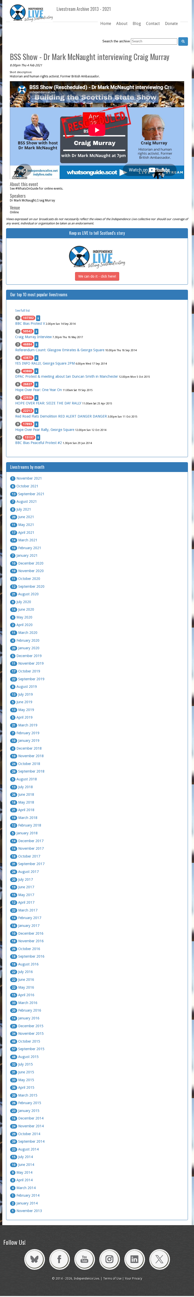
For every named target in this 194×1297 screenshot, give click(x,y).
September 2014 (28, 1141)
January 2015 (25, 1111)
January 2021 (25, 555)
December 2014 (27, 1118)
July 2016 (22, 972)
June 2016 (23, 980)
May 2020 (22, 617)
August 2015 (25, 1057)
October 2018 (26, 764)
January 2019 (25, 741)
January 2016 (25, 1018)
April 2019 (22, 717)
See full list (22, 310)
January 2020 (25, 648)
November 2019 (28, 663)
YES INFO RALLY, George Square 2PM (45, 363)
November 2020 (28, 571)
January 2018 (25, 833)
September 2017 (28, 864)
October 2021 (25, 486)
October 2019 (26, 671)
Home (105, 23)
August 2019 (24, 687)
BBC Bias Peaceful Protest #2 (38, 443)
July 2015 (22, 1064)
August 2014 (25, 1149)
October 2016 (26, 949)
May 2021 (23, 525)
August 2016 (25, 964)
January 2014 (25, 1203)
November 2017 (28, 848)
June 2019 (22, 702)
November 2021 (27, 478)
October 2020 (26, 579)
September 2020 (28, 586)
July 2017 (22, 879)
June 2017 (23, 887)
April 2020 (22, 625)
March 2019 (24, 725)
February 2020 (25, 640)
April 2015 (23, 1087)
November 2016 (28, 941)
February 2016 (26, 1010)
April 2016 (23, 995)
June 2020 (23, 609)
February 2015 (26, 1103)
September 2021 (28, 494)
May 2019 (23, 710)
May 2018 (23, 802)
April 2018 (23, 810)
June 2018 (23, 794)
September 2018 (28, 771)
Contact (153, 23)
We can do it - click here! (97, 276)
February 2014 (25, 1195)
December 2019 (27, 656)
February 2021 (26, 548)
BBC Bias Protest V (30, 323)
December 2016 (27, 933)
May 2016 (23, 987)
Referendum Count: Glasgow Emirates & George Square (59, 350)
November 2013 (27, 1211)
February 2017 (26, 918)
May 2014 (22, 1172)
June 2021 (23, 517)
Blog (137, 23)
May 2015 (23, 1080)
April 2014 (22, 1180)
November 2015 (28, 1033)
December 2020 (27, 563)
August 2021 (24, 501)
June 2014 (23, 1165)
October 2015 (26, 1041)
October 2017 (26, 856)
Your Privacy (133, 1278)
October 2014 (26, 1134)
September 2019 (28, 679)
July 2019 (22, 694)
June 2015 (23, 1072)
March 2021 (24, 540)
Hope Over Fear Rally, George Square (44, 430)
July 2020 (21, 602)
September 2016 (28, 956)
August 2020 (25, 594)
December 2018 (27, 748)
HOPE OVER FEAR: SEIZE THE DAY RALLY (48, 403)
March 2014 (24, 1188)
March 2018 (24, 818)
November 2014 (28, 1126)
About (122, 23)
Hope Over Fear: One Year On (38, 390)
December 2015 (27, 1026)
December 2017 (27, 841)
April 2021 (23, 532)
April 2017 (23, 902)
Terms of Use (112, 1278)
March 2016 (24, 1003)
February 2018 (26, 825)
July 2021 (21, 509)
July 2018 (22, 787)
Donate (171, 23)
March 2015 (24, 1095)
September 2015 (28, 1049)
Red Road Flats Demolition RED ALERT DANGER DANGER (61, 416)
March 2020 (24, 633)
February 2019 (25, 733)
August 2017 (25, 872)
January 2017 (25, 926)
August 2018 (24, 779)
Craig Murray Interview (33, 337)
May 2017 (23, 895)
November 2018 (28, 756)
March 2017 (24, 910)
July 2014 (22, 1157)
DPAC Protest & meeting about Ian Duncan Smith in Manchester (66, 376)
